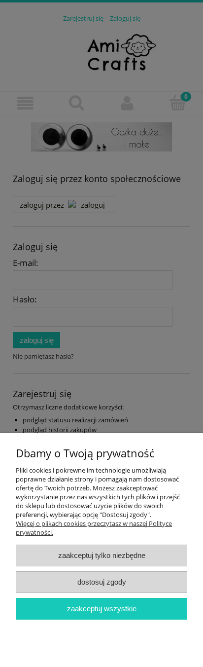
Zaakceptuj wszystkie (101, 608)
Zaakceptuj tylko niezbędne (101, 555)
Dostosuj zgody (101, 582)
